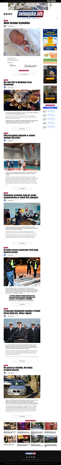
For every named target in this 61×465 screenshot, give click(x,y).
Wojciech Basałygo (11, 26)
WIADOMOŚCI (33, 18)
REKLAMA (38, 18)
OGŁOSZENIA (23, 18)
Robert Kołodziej (10, 87)
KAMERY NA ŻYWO (29, 18)
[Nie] (59, 1)
